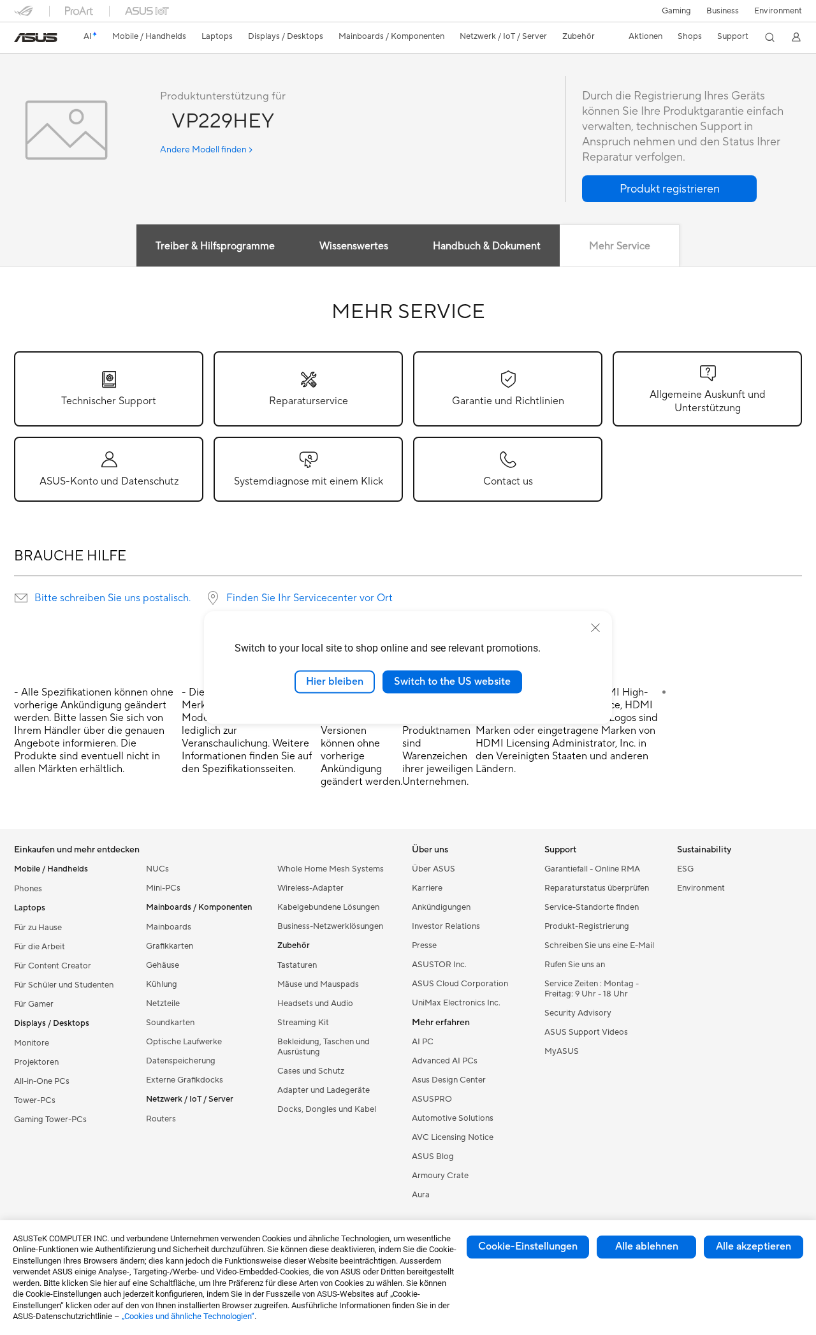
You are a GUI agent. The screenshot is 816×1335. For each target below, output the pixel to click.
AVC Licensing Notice (452, 1137)
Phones (28, 889)
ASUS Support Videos (586, 1032)
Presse (424, 945)
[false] (669, 188)
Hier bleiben (334, 681)
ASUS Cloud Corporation (460, 984)
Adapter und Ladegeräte (323, 1090)
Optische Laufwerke (184, 1042)
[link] (35, 37)
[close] (595, 628)
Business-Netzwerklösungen (330, 926)
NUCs (157, 869)
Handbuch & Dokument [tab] (487, 246)
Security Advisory (577, 1013)
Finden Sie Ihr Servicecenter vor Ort (309, 598)
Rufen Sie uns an (574, 964)
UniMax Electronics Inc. (456, 1003)
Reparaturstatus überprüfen (596, 888)
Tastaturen (297, 965)
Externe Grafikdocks (184, 1080)
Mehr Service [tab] (619, 246)
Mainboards (168, 927)
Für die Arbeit (39, 947)
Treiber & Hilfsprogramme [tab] (215, 246)
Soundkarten (170, 1023)
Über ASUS (433, 869)
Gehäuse (162, 965)
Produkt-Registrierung (586, 926)
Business (722, 11)
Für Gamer (34, 1004)
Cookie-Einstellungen (528, 1246)
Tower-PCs (34, 1100)
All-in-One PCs (41, 1081)
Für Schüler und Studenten (63, 985)
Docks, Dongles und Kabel (326, 1109)
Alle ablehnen (646, 1246)
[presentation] (21, 598)
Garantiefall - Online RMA (592, 869)
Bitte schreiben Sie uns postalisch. (112, 598)
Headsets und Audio (315, 1003)
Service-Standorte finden (591, 907)
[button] (676, 11)
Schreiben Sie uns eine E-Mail (599, 945)
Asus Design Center (449, 1080)
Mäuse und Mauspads (318, 984)
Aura (421, 1195)
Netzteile (163, 1003)
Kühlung (161, 984)
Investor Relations (446, 926)
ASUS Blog (433, 1156)
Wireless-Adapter (310, 888)
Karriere (427, 888)
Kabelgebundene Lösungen (328, 907)
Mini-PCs (163, 888)
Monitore (31, 1043)
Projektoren (36, 1062)
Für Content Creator (52, 966)
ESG (685, 869)
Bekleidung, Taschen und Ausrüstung (323, 1047)
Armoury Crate (440, 1176)
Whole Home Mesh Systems (330, 869)
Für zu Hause (38, 928)
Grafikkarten (169, 946)
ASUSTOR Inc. (439, 964)
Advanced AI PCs (444, 1061)
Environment (778, 11)
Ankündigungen (441, 907)
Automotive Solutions (452, 1118)
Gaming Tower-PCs (50, 1119)
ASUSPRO (432, 1099)
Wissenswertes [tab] (353, 246)
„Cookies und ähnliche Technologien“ (188, 1316)
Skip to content (21, 39)
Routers (161, 1119)
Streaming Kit (303, 1023)
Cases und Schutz (310, 1071)
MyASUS (561, 1051)
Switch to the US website (452, 681)
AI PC (422, 1042)
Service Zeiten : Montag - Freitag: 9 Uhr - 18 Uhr (591, 989)
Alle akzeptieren (753, 1246)
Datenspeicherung (180, 1061)
